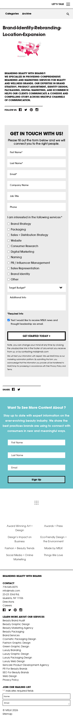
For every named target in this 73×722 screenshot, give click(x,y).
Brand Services (11, 635)
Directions (8, 601)
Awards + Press (53, 526)
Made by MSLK (53, 548)
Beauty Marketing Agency (18, 627)
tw (25, 109)
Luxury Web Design (14, 661)
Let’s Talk (58, 4)
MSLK (16, 4)
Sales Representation (25, 268)
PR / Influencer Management (30, 263)
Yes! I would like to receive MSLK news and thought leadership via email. (34, 322)
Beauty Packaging (13, 631)
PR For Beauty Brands (15, 668)
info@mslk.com (11, 590)
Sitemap (7, 713)
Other (14, 279)
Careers (7, 605)
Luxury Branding (12, 650)
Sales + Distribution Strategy (29, 235)
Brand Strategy (21, 223)
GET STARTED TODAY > (36, 336)
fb (20, 109)
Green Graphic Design (16, 646)
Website (16, 240)
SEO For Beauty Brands (16, 672)
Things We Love (53, 555)
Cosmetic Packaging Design (19, 639)
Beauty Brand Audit (14, 620)
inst (36, 109)
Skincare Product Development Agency (26, 665)
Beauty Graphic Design (16, 624)
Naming (16, 257)
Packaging (18, 229)
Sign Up (36, 479)
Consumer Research (24, 246)
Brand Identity (20, 274)
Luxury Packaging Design (17, 657)
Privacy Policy (11, 679)
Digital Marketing (22, 251)
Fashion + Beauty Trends (19, 548)
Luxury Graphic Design (16, 653)
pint (31, 109)
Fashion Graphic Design (16, 642)
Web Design (10, 676)
